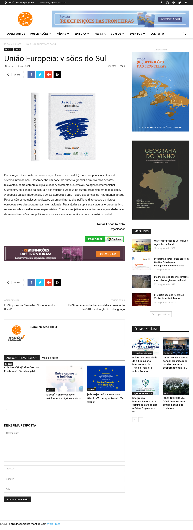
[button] (184, 34)
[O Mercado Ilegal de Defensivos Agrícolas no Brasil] (141, 245)
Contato (157, 33)
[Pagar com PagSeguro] (104, 239)
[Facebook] (161, 2)
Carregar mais (159, 314)
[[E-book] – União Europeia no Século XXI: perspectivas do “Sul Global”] (106, 378)
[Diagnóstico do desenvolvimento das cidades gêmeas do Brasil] (141, 281)
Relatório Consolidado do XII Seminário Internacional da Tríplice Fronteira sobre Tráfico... (144, 364)
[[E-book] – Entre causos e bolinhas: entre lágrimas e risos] (64, 378)
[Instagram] (167, 2)
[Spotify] (173, 2)
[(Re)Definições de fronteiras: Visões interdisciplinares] (141, 299)
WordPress (53, 523)
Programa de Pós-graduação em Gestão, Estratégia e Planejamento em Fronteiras (171, 262)
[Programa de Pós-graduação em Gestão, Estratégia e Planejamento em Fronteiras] (141, 263)
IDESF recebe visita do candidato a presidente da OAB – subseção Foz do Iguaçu (96, 307)
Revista (100, 33)
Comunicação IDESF (44, 327)
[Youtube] (186, 2)
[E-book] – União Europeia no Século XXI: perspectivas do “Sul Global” (105, 398)
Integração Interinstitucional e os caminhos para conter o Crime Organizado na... (144, 405)
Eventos (136, 33)
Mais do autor (50, 357)
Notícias (168, 353)
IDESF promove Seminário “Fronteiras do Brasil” (29, 307)
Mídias (61, 33)
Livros (17, 49)
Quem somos (16, 33)
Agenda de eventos (142, 393)
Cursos (116, 33)
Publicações (39, 33)
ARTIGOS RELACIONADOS (21, 357)
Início (7, 44)
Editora (80, 33)
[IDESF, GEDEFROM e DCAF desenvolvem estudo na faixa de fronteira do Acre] (176, 386)
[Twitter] (180, 2)
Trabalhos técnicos (142, 353)
